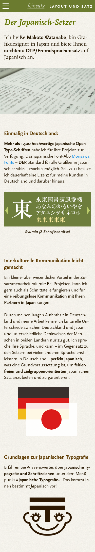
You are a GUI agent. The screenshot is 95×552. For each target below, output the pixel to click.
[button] (88, 210)
